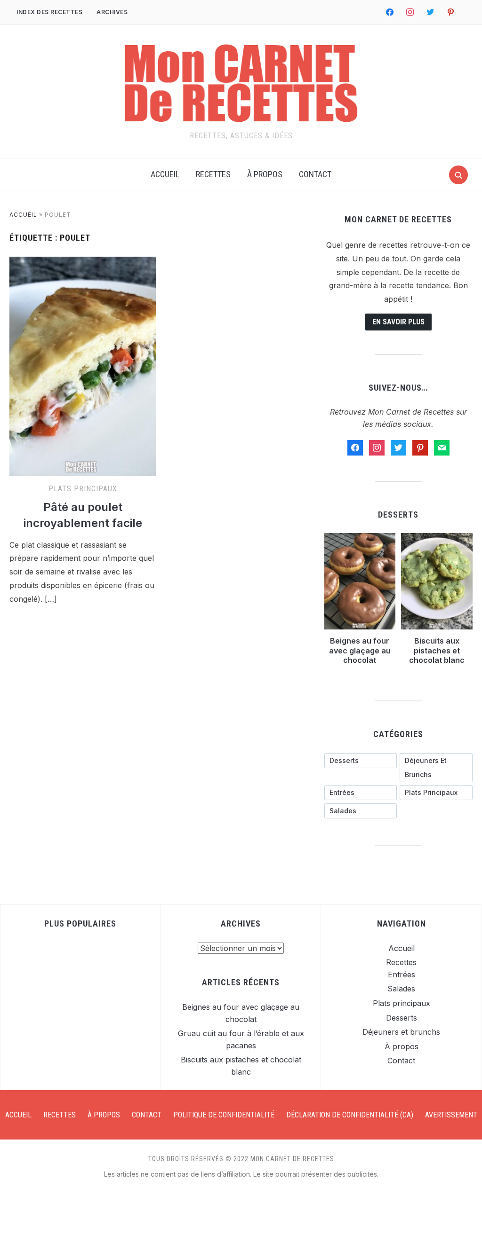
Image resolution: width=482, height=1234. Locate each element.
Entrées (401, 974)
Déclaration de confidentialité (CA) (349, 1114)
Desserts (401, 1017)
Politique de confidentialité (223, 1114)
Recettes (213, 174)
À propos (264, 174)
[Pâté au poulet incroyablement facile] (82, 262)
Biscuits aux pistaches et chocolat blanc (437, 650)
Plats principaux (82, 488)
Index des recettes (49, 12)
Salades (401, 988)
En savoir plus (398, 321)
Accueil (165, 174)
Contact (315, 174)
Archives (112, 12)
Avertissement (451, 1114)
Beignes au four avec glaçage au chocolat (360, 650)
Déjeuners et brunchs (401, 1032)
